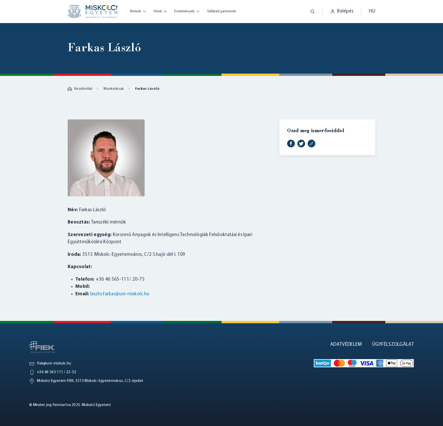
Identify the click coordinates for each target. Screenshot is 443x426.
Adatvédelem (346, 344)
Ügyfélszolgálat (393, 344)
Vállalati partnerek (221, 11)
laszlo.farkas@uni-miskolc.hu (119, 294)
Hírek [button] (158, 11)
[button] (309, 12)
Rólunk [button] (135, 11)
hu (372, 11)
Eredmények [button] (184, 11)
